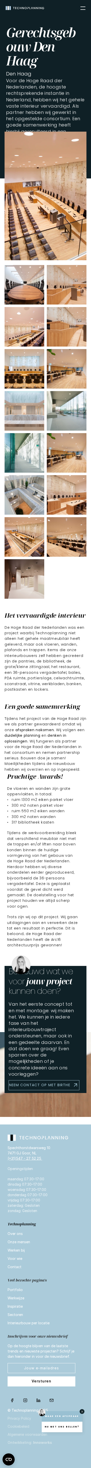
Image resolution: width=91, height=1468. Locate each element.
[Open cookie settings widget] (9, 1459)
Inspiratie (15, 1306)
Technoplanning (22, 1224)
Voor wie (15, 1258)
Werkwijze (16, 1298)
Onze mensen (19, 1242)
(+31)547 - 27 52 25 (25, 1158)
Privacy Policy (19, 1418)
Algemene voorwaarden (27, 1434)
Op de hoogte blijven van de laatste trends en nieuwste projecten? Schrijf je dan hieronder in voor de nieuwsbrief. (41, 1351)
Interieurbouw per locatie (29, 1323)
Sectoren (15, 1314)
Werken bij (16, 1250)
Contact (14, 1267)
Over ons (15, 1233)
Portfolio (15, 1290)
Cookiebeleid (18, 1426)
